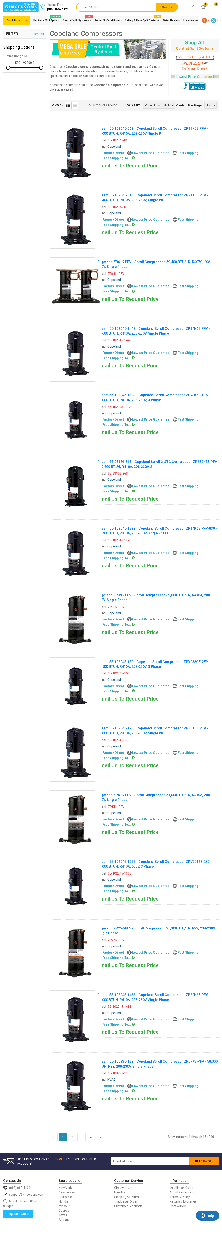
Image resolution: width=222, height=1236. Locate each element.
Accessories (190, 20)
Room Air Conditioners (108, 20)
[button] (206, 20)
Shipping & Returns (127, 1197)
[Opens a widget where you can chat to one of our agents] (207, 1222)
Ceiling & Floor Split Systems (142, 19)
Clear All (38, 33)
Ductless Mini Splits (46, 19)
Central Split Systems (77, 19)
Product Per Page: (189, 105)
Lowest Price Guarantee (151, 153)
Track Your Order (125, 1201)
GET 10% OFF (204, 1161)
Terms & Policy (180, 1197)
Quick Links (13, 20)
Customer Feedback (128, 1206)
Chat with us (122, 1188)
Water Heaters (171, 20)
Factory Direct (113, 153)
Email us (120, 1192)
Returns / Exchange (183, 1201)
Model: (102, 140)
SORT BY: (134, 105)
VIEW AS (58, 105)
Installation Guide (181, 1188)
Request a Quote (18, 1214)
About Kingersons (182, 1192)
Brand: (101, 147)
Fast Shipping (188, 153)
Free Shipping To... (116, 158)
